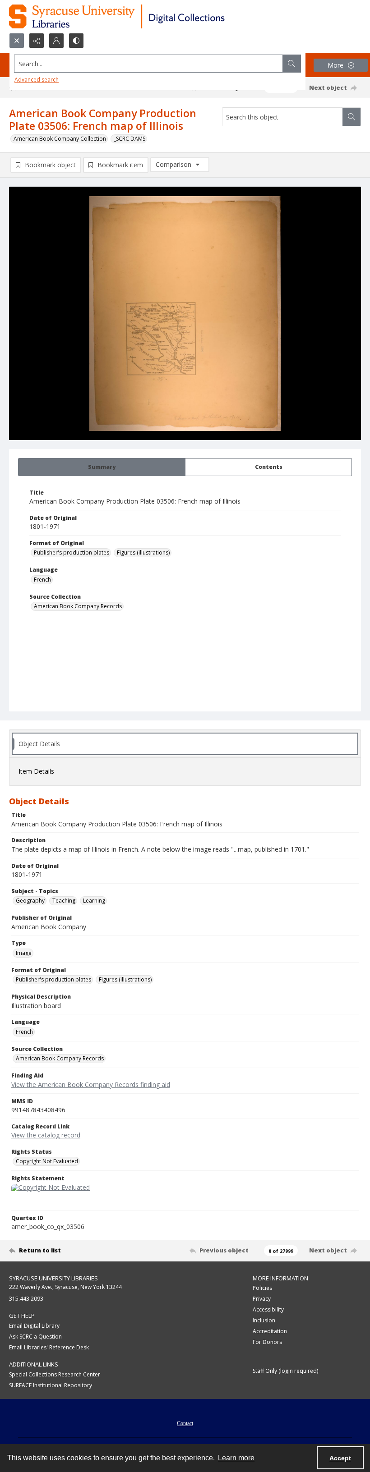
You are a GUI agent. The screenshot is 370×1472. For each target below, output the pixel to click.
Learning (94, 900)
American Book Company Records (78, 606)
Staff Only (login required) (285, 1371)
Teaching (63, 900)
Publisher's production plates (71, 552)
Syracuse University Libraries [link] (53, 1278)
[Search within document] (351, 117)
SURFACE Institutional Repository (50, 1385)
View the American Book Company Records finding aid (90, 1084)
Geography (30, 900)
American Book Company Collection (60, 138)
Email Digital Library (34, 1326)
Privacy (262, 1298)
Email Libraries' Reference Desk (49, 1347)
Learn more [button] (236, 1458)
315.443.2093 (26, 1298)
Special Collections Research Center (54, 1374)
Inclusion (264, 1320)
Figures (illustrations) (143, 552)
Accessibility (268, 1309)
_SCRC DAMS (129, 138)
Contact (185, 1423)
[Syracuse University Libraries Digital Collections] (143, 16)
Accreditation (270, 1331)
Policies (262, 1288)
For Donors (267, 1342)
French (42, 579)
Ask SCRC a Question (35, 1336)
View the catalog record (45, 1135)
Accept (340, 1458)
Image (24, 953)
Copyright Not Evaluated (47, 1161)
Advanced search (36, 79)
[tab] (101, 467)
